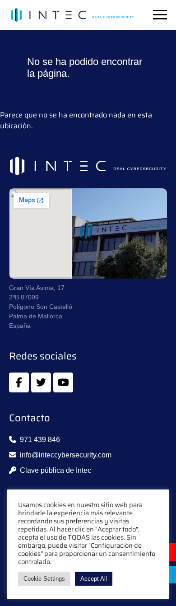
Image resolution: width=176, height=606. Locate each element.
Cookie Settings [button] (44, 578)
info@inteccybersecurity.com (65, 455)
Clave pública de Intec (55, 470)
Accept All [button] (93, 578)
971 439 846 (40, 439)
